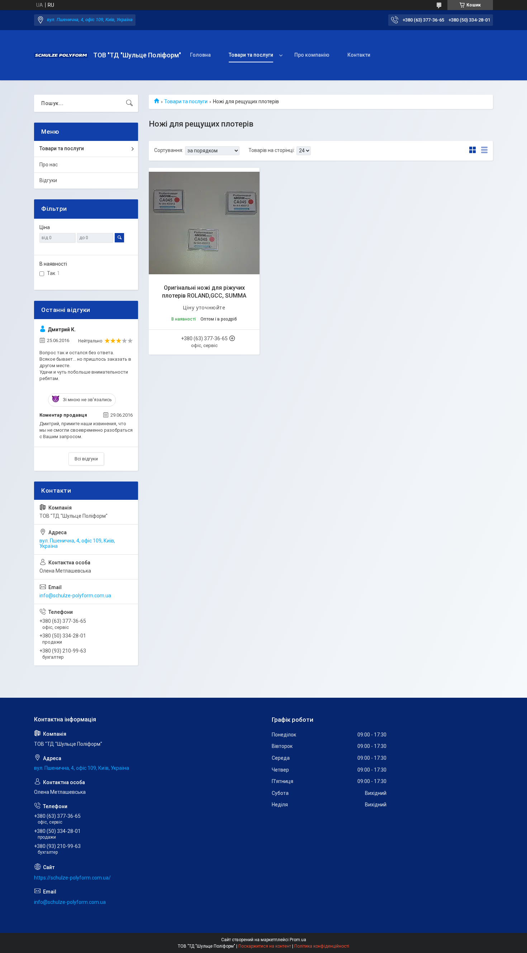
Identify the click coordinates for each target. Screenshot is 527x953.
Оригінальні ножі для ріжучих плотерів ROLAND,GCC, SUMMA (204, 291)
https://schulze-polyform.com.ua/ (72, 878)
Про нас (48, 164)
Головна (200, 55)
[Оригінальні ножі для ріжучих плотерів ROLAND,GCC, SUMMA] (204, 223)
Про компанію (311, 55)
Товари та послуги (251, 55)
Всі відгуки (86, 458)
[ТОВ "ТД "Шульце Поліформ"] (61, 55)
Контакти (358, 55)
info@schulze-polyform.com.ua (75, 595)
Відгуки (48, 180)
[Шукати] (129, 103)
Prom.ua (298, 939)
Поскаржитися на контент (264, 946)
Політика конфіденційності (321, 946)
